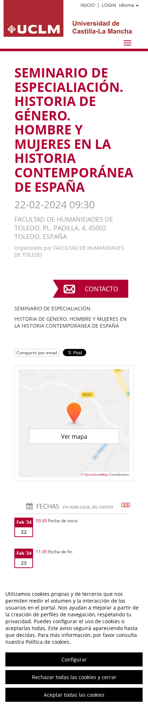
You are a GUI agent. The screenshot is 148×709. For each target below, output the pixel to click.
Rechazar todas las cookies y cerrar (74, 677)
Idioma (126, 5)
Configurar (74, 659)
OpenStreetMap (96, 474)
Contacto (101, 288)
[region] (74, 644)
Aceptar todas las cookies (74, 694)
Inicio (87, 5)
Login (109, 5)
